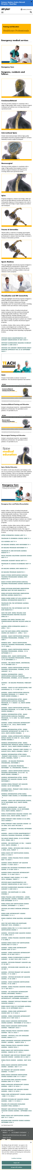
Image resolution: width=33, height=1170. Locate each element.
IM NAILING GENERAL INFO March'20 (14, 568)
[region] (16, 1155)
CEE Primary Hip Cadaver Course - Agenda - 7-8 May (13, 1071)
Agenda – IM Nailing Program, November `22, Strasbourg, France (14, 766)
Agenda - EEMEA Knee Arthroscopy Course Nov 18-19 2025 (14, 1012)
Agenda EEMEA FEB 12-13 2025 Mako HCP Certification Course (15, 929)
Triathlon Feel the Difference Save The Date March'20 (15, 609)
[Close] (31, 1142)
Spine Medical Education (9, 467)
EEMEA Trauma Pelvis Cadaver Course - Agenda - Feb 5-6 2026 (15, 1031)
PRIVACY (5, 1132)
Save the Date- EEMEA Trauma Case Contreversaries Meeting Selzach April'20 (13, 614)
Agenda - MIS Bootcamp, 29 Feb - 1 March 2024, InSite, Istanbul (16, 844)
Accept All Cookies (16, 1167)
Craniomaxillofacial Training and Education (15, 404)
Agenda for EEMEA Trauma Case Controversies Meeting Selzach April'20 (16, 620)
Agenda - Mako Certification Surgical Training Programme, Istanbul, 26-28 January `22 (15, 669)
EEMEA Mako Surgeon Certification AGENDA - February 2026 (14, 1026)
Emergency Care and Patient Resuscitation (15, 504)
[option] (16, 28)
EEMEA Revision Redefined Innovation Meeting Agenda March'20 (15, 594)
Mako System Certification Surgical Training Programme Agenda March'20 (16, 582)
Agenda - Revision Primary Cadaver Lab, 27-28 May (16, 963)
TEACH (3, 375)
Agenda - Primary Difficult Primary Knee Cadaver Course (16, 1002)
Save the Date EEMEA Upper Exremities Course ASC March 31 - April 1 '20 (14, 632)
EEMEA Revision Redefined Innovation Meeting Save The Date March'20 (15, 589)
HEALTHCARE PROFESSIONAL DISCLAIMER (14, 1135)
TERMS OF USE (7, 1138)
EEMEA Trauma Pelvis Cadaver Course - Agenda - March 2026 (15, 1046)
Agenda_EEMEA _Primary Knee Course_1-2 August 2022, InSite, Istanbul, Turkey (16, 750)
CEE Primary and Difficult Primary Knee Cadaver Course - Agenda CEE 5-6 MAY (16, 1056)
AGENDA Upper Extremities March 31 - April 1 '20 (14, 627)
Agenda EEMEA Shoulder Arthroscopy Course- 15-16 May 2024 (15, 873)
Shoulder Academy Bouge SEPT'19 (13, 560)
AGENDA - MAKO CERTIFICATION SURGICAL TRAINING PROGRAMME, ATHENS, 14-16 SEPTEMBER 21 (15, 651)
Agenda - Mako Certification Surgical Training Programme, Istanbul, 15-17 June (15, 638)
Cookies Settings (16, 1158)
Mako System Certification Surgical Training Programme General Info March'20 (14, 577)
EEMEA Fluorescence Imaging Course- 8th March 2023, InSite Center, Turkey (16, 814)
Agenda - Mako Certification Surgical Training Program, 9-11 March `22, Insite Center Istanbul (15, 694)
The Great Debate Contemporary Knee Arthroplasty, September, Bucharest (15, 997)
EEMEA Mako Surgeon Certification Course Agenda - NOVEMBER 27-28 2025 (15, 1022)
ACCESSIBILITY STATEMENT (19, 1132)
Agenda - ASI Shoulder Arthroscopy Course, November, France (14, 992)
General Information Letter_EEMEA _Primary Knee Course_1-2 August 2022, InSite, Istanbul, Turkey (16, 756)
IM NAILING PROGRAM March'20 (12, 572)
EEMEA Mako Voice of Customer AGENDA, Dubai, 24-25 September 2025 (16, 1007)
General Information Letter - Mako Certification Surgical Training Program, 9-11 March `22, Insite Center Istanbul (15, 701)
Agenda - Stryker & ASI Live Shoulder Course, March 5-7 (15, 1036)
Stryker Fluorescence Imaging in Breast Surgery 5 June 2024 (16, 343)
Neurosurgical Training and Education (13, 435)
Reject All (16, 1162)
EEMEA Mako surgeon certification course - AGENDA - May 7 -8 (14, 1066)
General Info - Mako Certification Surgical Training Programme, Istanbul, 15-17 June (16, 644)
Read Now (13, 4)
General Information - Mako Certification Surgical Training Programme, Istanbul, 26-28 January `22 (16, 676)
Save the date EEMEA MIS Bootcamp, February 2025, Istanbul (14, 924)
